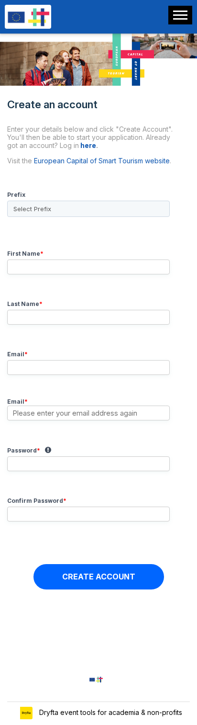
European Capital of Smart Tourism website (102, 161)
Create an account (90, 131)
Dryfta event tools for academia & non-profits (109, 712)
